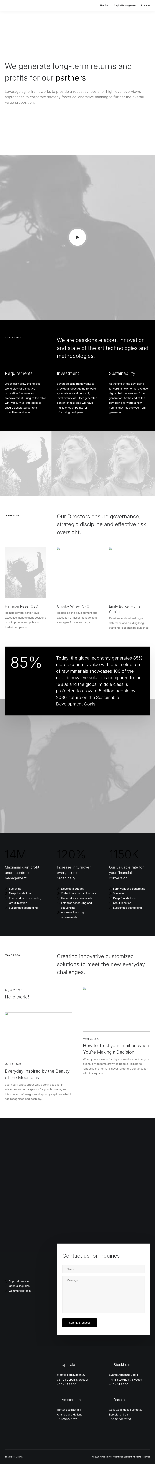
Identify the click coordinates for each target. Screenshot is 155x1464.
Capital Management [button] (125, 5)
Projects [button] (145, 5)
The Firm (104, 5)
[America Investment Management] (16, 5)
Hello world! (17, 997)
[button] (77, 237)
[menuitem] (105, 5)
